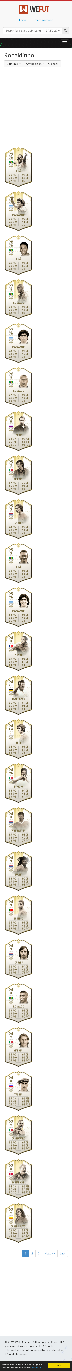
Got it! (59, 1365)
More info (36, 1367)
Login (22, 20)
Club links (13, 63)
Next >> (50, 1253)
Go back (53, 63)
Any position (34, 63)
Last (62, 1253)
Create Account (43, 20)
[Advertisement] (36, 106)
